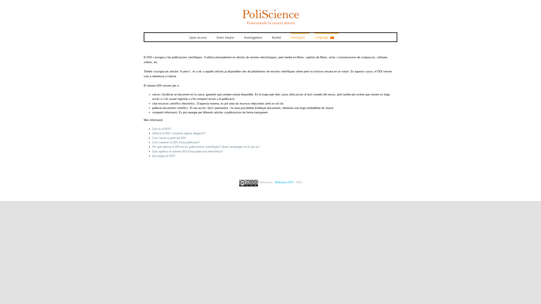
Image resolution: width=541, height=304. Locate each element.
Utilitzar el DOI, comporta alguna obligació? (178, 133)
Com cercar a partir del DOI (169, 138)
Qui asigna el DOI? (163, 155)
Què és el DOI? (161, 128)
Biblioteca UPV (284, 182)
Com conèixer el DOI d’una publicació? (176, 142)
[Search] (345, 37)
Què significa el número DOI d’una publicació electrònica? (187, 151)
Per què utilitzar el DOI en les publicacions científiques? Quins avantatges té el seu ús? (206, 146)
